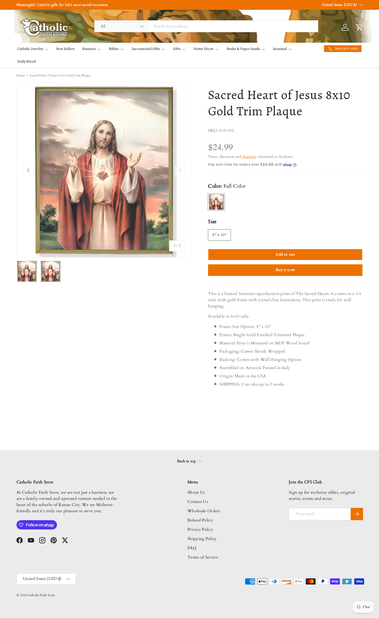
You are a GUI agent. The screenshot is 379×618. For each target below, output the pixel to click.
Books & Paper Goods (243, 49)
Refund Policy (200, 520)
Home (21, 75)
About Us (196, 492)
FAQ (191, 548)
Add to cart (285, 254)
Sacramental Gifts (146, 49)
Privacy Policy (200, 529)
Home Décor (203, 49)
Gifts (176, 49)
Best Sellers (65, 49)
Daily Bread (26, 61)
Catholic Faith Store (40, 595)
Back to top (187, 461)
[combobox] (206, 26)
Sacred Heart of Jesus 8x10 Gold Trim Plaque (60, 75)
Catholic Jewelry (30, 49)
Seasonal (280, 49)
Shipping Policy (202, 539)
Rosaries (89, 49)
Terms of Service (202, 557)
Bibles (114, 49)
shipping (249, 156)
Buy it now (285, 269)
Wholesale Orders (203, 511)
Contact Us (197, 501)
